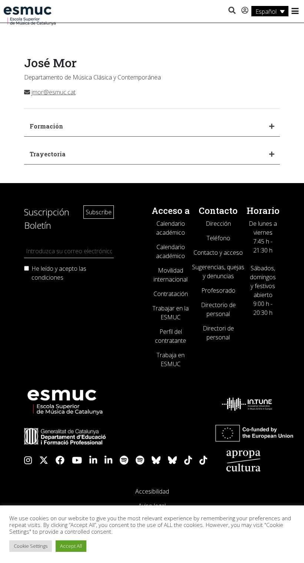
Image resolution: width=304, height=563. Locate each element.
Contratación (170, 294)
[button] (232, 11)
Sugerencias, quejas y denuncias (218, 271)
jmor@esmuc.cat (54, 92)
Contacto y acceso (218, 252)
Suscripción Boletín (46, 218)
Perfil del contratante (170, 336)
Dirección (218, 223)
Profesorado (218, 290)
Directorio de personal (218, 309)
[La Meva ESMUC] (244, 11)
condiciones (47, 277)
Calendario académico (170, 228)
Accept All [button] (71, 546)
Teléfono (218, 238)
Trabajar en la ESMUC (170, 312)
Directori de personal (218, 332)
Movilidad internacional (170, 274)
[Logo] (30, 15)
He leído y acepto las (59, 273)
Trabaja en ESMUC (170, 359)
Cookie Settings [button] (30, 546)
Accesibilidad (152, 491)
